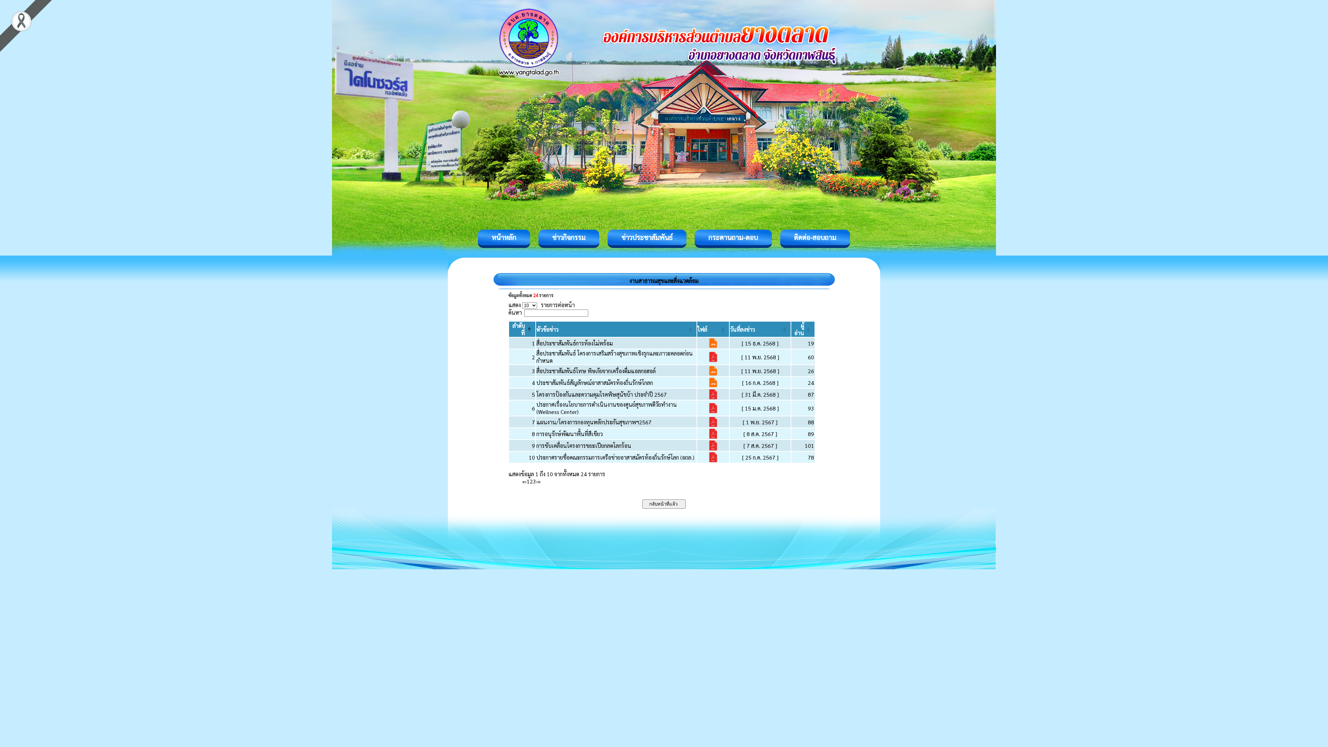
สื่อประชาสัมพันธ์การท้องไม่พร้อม (574, 343)
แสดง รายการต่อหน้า (541, 304)
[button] (547, 329)
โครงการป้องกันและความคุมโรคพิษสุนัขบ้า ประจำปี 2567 (601, 394)
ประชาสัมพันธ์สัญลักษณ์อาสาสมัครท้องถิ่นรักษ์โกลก (594, 382)
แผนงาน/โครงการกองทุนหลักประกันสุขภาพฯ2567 (594, 422)
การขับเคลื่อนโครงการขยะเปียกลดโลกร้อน (583, 445)
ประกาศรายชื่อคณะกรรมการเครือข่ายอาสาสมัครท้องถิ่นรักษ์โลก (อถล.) (615, 457)
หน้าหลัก (504, 237)
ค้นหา (515, 312)
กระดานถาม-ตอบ (733, 237)
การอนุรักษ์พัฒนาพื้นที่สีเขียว (569, 433)
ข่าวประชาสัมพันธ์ (647, 237)
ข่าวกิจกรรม (568, 237)
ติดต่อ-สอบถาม (815, 237)
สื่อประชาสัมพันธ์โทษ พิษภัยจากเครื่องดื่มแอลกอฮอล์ (596, 371)
